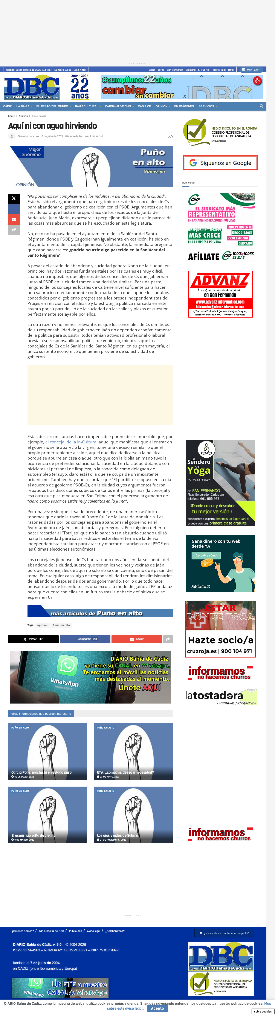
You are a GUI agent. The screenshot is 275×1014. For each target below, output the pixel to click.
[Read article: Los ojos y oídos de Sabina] (133, 815)
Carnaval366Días (118, 106)
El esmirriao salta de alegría (33, 835)
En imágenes (184, 106)
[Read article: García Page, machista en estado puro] (47, 751)
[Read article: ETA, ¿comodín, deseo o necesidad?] (133, 751)
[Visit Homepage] (48, 87)
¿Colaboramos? (115, 931)
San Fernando (175, 70)
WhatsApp (253, 69)
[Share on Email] (14, 219)
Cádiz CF (144, 106)
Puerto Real (219, 70)
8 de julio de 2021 (52, 136)
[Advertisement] (137, 30)
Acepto (157, 1008)
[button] (224, 933)
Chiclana (191, 70)
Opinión (161, 106)
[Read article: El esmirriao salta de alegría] (47, 815)
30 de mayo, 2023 (24, 776)
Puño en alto (39, 116)
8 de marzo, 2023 (24, 839)
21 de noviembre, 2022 (112, 839)
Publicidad (75, 931)
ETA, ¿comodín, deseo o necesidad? (125, 772)
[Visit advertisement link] (182, 87)
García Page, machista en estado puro (41, 772)
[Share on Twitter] (14, 199)
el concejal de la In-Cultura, (71, 442)
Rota (231, 70)
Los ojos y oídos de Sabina (117, 835)
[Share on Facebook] (14, 209)
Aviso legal (93, 931)
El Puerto (203, 70)
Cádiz (152, 70)
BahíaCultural (86, 106)
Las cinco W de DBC (51, 931)
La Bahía (22, 106)
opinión (42, 625)
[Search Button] (261, 106)
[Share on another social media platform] (14, 230)
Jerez (161, 70)
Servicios (206, 106)
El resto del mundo (52, 106)
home (11, 116)
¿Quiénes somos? (23, 931)
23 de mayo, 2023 (109, 776)
